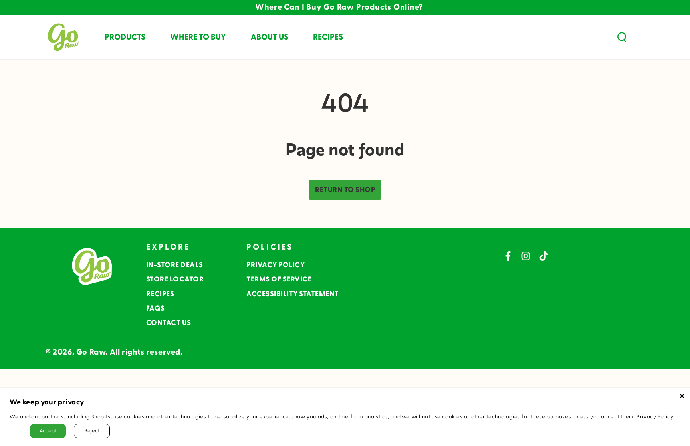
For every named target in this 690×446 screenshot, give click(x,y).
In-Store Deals (174, 265)
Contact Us (168, 322)
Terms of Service (278, 279)
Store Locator (175, 279)
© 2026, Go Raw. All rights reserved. (114, 352)
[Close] (682, 396)
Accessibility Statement (292, 294)
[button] (621, 37)
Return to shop (345, 189)
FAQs (155, 308)
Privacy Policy (275, 265)
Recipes (160, 294)
